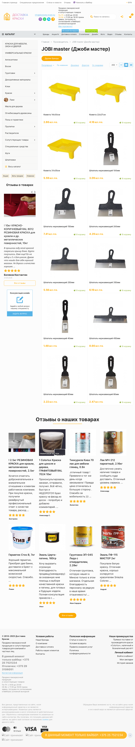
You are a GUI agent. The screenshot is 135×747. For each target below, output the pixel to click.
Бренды (46, 34)
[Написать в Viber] (40, 19)
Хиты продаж (17, 176)
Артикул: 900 (94, 352)
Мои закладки (126, 659)
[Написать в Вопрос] (53, 19)
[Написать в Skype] (49, 19)
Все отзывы (19, 283)
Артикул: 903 (94, 184)
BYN (130, 2)
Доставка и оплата (69, 33)
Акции (5, 176)
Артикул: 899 (49, 352)
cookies (45, 719)
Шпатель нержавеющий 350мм (104, 282)
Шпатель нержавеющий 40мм (58, 338)
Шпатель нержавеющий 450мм (104, 338)
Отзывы (67, 2)
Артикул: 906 (94, 296)
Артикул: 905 (94, 240)
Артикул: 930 (94, 72)
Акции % (55, 34)
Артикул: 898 (49, 296)
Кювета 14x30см (52, 114)
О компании (84, 34)
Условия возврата (77, 643)
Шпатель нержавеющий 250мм (59, 282)
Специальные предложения (32, 2)
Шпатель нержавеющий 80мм (104, 394)
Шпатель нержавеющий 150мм (59, 226)
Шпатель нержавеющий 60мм (58, 394)
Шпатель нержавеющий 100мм (104, 170)
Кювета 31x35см (52, 170)
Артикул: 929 (49, 72)
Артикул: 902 (49, 184)
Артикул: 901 (94, 128)
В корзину (80, 122)
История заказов (125, 663)
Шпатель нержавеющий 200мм (104, 226)
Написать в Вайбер (84, 2)
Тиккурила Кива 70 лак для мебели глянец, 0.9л (81, 464)
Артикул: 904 (49, 240)
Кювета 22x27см (97, 114)
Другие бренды (52, 58)
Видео (109, 34)
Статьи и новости (54, 2)
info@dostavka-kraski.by (45, 15)
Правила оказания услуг (81, 647)
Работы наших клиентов (47, 650)
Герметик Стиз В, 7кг (22, 554)
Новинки (30, 176)
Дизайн (94, 33)
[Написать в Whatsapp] (44, 19)
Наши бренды (42, 640)
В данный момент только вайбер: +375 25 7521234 (15, 659)
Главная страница (9, 2)
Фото (103, 34)
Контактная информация (12, 673)
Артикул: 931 (49, 128)
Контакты (128, 34)
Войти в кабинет (125, 656)
